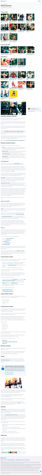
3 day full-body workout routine (7, 289)
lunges (10, 239)
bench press (12, 238)
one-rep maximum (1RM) (20, 214)
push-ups (7, 238)
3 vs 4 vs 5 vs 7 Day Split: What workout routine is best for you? (14, 140)
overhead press (7, 242)
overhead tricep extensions (10, 280)
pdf (13, 171)
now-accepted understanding (7, 216)
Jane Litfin (34, 108)
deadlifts (5, 241)
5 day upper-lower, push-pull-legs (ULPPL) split (9, 341)
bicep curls (18, 250)
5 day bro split (4, 340)
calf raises (23, 250)
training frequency (17, 163)
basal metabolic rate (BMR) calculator (11, 414)
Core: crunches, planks (5, 244)
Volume (2, 208)
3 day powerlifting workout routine (8, 291)
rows (8, 241)
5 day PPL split (4, 343)
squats (7, 239)
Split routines (3, 177)
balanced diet (3, 409)
